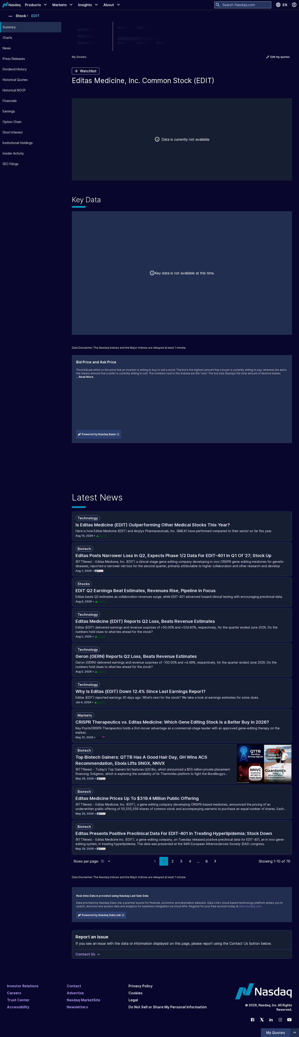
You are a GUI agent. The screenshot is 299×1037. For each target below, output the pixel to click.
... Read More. (85, 376)
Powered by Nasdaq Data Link (101, 915)
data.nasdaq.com (250, 906)
